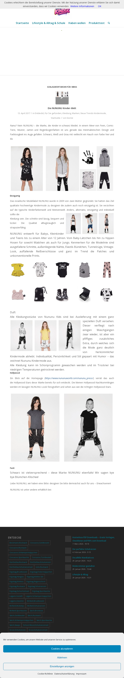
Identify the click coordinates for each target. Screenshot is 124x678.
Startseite (55, 117)
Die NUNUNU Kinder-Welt (62, 108)
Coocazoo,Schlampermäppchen (23, 552)
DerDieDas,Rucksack (18, 562)
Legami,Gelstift (16, 596)
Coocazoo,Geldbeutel (39, 542)
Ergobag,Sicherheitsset (19, 591)
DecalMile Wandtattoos (83, 557)
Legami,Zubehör (17, 601)
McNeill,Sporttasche (18, 610)
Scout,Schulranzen (18, 630)
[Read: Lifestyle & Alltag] (68, 576)
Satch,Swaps (15, 625)
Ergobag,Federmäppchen (41, 572)
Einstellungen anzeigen (62, 666)
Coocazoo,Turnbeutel (41, 557)
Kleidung (66, 113)
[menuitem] (22, 23)
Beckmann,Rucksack (18, 542)
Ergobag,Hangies (17, 576)
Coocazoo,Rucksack (18, 547)
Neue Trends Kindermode (93, 113)
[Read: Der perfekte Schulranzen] (68, 551)
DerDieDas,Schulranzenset (21, 567)
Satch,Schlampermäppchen (21, 620)
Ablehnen (62, 657)
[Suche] (108, 23)
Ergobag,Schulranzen (37, 586)
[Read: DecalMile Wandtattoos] (68, 559)
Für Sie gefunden (53, 113)
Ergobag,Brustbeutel (18, 572)
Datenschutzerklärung (64, 673)
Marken (76, 113)
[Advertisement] (62, 55)
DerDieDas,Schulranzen (40, 562)
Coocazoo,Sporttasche (19, 557)
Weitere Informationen (82, 6)
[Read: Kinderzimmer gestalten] (68, 567)
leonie (70, 117)
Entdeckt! (39, 113)
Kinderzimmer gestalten (83, 566)
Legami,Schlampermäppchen (38, 596)
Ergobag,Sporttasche (41, 591)
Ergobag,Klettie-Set (35, 576)
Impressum (81, 673)
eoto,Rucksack (42, 567)
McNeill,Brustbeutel (35, 601)
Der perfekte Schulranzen (84, 549)
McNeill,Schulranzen (36, 606)
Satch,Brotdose (36, 610)
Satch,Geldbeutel (17, 615)
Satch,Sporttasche (44, 620)
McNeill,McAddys (17, 606)
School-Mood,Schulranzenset (35, 625)
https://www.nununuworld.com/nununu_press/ (69, 378)
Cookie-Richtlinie (45, 673)
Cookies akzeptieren (62, 648)
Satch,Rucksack (34, 615)
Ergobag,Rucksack (17, 586)
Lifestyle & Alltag (80, 574)
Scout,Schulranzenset (38, 630)
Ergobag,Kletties (16, 581)
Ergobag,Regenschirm (35, 581)
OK (99, 6)
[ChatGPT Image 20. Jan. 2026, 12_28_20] (62, 9)
